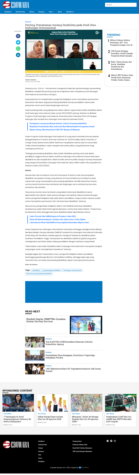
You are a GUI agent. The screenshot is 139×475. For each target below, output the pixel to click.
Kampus (42, 12)
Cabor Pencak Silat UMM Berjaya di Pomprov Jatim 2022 (53, 216)
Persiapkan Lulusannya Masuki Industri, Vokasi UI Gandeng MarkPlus (58, 123)
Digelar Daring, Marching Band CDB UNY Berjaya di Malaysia (55, 130)
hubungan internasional (72, 270)
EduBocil (8, 12)
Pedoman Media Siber (80, 444)
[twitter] (18, 42)
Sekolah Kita (20, 12)
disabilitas (36, 270)
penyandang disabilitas (51, 270)
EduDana (69, 12)
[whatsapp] (18, 48)
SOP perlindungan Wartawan (82, 451)
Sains (60, 12)
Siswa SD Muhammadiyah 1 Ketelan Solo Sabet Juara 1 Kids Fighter (58, 219)
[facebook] (18, 36)
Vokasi (31, 12)
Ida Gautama (33, 264)
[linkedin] (18, 55)
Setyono (27, 80)
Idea (50, 12)
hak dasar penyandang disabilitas (39, 273)
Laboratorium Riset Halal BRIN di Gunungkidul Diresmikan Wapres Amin (59, 222)
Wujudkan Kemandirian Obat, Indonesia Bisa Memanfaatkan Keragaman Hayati (62, 126)
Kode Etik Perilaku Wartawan (82, 448)
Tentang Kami (77, 441)
